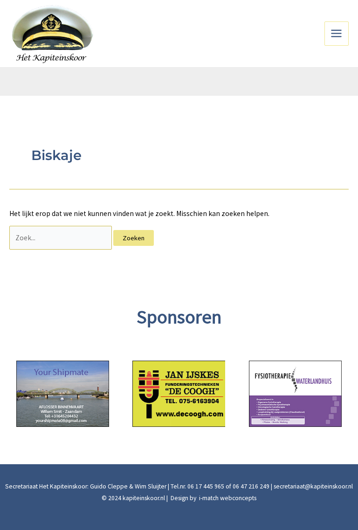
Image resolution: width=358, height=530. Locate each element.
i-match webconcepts (227, 498)
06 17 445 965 (205, 486)
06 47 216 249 (251, 486)
